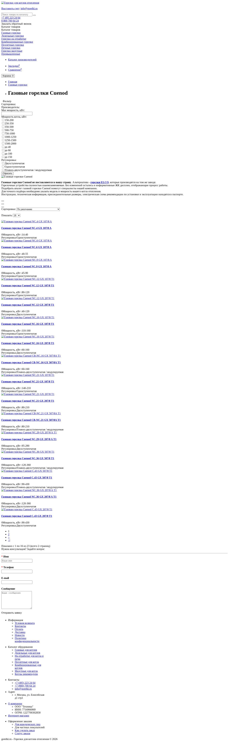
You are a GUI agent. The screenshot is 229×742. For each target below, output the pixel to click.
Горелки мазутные (11, 50)
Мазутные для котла (26, 671)
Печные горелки (10, 47)
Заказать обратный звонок (16, 23)
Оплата (19, 629)
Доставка (20, 632)
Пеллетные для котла (27, 662)
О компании (15, 703)
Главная (12, 81)
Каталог (10, 29)
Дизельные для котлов (27, 652)
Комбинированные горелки (17, 41)
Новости (20, 635)
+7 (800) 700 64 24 (25, 685)
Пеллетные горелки (12, 44)
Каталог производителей (22, 59)
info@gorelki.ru (29, 8)
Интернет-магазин (18, 715)
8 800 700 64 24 (10, 20)
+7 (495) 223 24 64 (25, 682)
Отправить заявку (11, 612)
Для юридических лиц (27, 724)
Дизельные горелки (12, 35)
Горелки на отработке (13, 38)
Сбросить (7, 173)
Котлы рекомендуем (26, 674)
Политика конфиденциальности (27, 640)
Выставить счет (10, 8)
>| (9, 540)
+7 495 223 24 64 (10, 17)
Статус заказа (22, 733)
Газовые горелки (11, 32)
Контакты (20, 626)
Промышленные (10, 53)
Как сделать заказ (25, 730)
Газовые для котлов (26, 649)
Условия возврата (25, 623)
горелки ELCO (100, 182)
